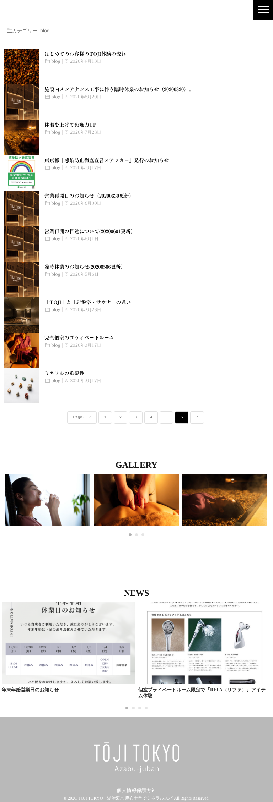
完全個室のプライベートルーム (79, 337)
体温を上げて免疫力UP (70, 124)
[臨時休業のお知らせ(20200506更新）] (21, 279)
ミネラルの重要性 (64, 373)
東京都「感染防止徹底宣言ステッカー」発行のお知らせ (106, 160)
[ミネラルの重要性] (21, 385)
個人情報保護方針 (136, 790)
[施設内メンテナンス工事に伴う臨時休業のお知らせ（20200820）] (21, 102)
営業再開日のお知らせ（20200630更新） (89, 195)
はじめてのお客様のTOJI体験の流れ (85, 53)
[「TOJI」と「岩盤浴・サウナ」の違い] (21, 315)
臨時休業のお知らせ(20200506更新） (84, 266)
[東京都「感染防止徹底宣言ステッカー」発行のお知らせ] (21, 173)
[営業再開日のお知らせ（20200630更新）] (21, 208)
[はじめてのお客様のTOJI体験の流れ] (21, 66)
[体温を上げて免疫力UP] (21, 137)
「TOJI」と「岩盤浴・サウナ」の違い (87, 302)
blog (55, 61)
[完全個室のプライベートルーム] (21, 350)
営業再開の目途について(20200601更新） (89, 231)
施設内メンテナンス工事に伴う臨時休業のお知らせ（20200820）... (118, 89)
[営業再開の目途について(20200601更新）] (21, 244)
